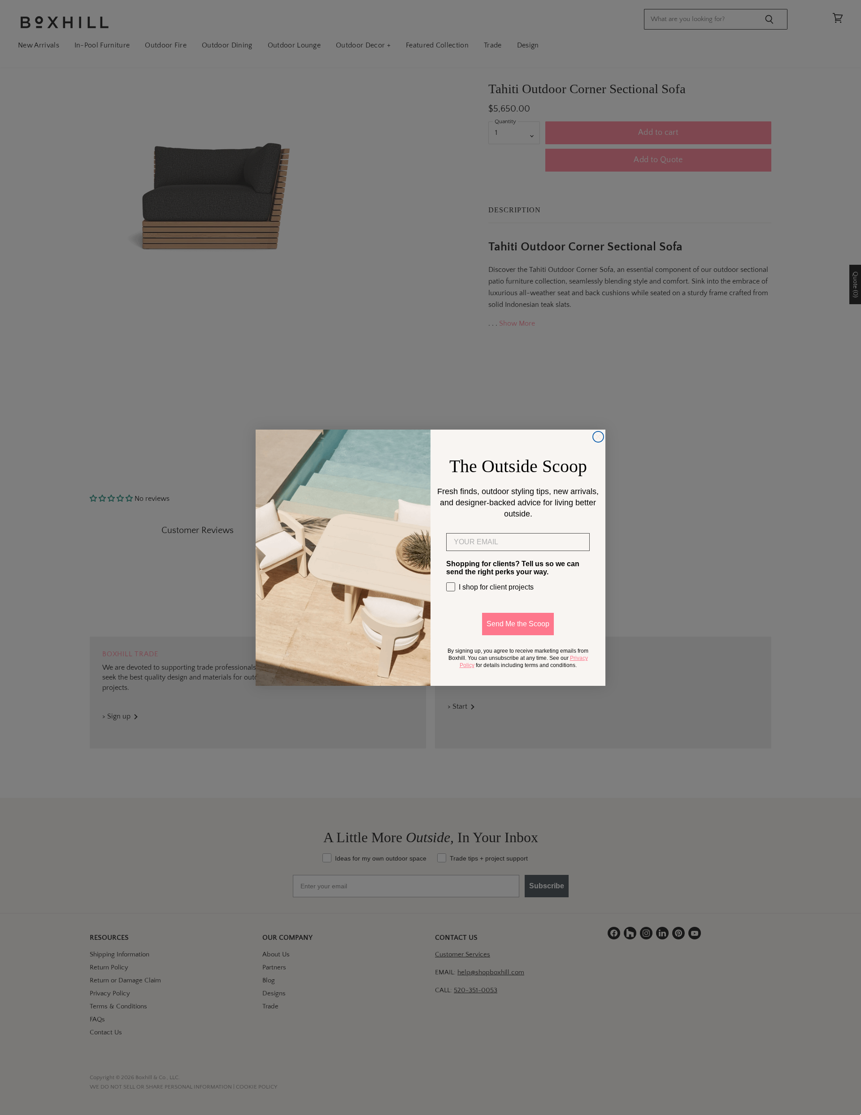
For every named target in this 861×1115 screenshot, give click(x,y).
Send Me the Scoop (518, 624)
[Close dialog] (598, 436)
